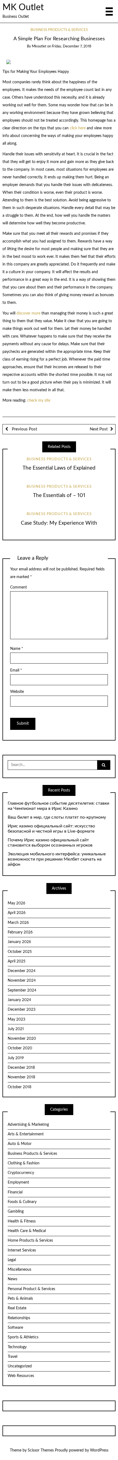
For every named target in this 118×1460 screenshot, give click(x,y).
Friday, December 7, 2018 (71, 46)
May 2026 (16, 903)
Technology (17, 1347)
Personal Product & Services (31, 1289)
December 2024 (21, 971)
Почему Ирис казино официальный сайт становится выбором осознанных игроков (50, 842)
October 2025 (20, 952)
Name (16, 649)
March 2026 (18, 923)
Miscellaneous (19, 1270)
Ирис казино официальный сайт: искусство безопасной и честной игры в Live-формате (51, 828)
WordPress (99, 1450)
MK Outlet (23, 7)
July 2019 (16, 1058)
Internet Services (22, 1250)
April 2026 (17, 913)
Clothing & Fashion (24, 1163)
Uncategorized (20, 1366)
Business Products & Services (59, 30)
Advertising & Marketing (28, 1125)
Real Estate (17, 1308)
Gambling (16, 1211)
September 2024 (22, 990)
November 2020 (22, 1039)
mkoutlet (39, 46)
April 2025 (17, 961)
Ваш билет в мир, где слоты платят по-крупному (57, 817)
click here (78, 128)
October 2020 (20, 1048)
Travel (12, 1357)
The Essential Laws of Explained (59, 468)
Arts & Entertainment (26, 1134)
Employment (18, 1182)
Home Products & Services (30, 1240)
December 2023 (21, 1010)
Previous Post (24, 429)
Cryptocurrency (21, 1173)
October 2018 (19, 1087)
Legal (12, 1260)
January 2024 (19, 1000)
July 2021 (16, 1029)
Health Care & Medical (27, 1231)
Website (17, 692)
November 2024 (22, 980)
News (12, 1279)
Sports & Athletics (23, 1337)
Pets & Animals (20, 1299)
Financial (15, 1192)
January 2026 (19, 942)
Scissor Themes (41, 1450)
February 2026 (20, 932)
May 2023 (16, 1019)
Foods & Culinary (22, 1202)
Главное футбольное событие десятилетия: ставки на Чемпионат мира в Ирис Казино (58, 806)
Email (16, 670)
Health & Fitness (22, 1221)
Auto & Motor (20, 1144)
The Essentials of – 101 (59, 495)
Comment (18, 587)
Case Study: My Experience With (59, 523)
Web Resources (21, 1376)
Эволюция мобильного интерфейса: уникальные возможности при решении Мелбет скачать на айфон (57, 859)
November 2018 (21, 1077)
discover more (28, 313)
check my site (38, 400)
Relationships (19, 1318)
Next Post (99, 429)
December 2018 (21, 1068)
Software (15, 1328)
